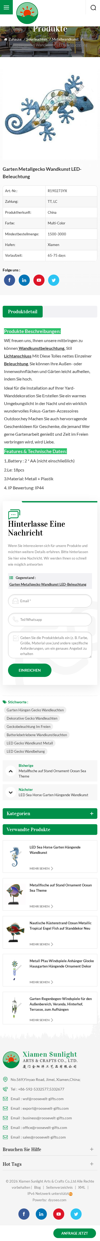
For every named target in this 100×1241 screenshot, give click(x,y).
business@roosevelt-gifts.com (47, 1118)
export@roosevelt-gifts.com (46, 1108)
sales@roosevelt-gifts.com (44, 1137)
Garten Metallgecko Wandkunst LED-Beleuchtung (47, 584)
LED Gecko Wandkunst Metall (30, 743)
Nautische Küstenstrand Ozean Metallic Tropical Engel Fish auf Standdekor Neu (60, 925)
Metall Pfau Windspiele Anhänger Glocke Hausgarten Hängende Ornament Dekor (62, 963)
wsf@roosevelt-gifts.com (43, 1098)
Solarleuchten (36, 39)
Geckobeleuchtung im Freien (28, 726)
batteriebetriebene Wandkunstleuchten (37, 735)
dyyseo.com (57, 1200)
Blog (37, 1187)
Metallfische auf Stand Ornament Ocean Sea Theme (61, 888)
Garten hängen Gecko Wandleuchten (35, 710)
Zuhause (15, 39)
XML (81, 1187)
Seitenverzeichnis (59, 1187)
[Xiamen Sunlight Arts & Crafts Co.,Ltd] (27, 13)
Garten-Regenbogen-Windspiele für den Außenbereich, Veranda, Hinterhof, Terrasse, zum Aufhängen (61, 1004)
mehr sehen (40, 868)
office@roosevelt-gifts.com (45, 1127)
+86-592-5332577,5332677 (41, 1089)
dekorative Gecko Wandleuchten (32, 718)
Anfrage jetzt (74, 1233)
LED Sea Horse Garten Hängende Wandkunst (55, 850)
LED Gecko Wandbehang (26, 751)
